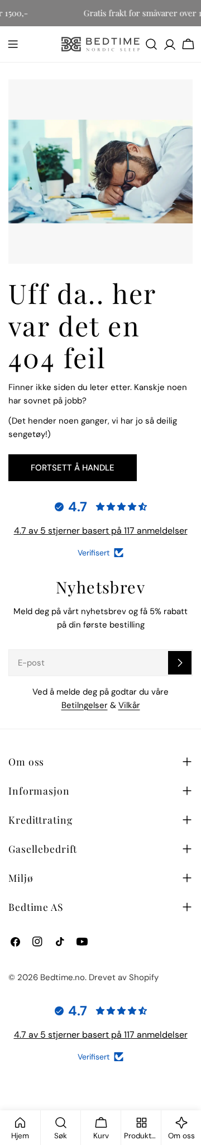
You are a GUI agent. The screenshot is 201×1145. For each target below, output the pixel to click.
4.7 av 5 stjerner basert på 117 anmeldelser (101, 530)
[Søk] (151, 44)
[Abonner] (180, 662)
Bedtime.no (62, 977)
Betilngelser (84, 705)
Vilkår (129, 705)
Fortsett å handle (72, 467)
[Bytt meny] (13, 44)
